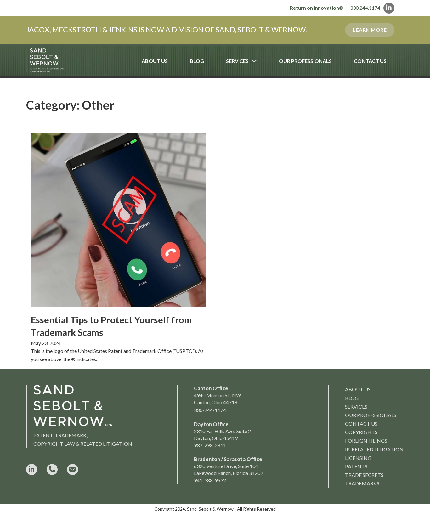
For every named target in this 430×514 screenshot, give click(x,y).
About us (358, 389)
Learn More (370, 30)
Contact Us (370, 61)
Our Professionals (305, 61)
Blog (197, 61)
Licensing (358, 458)
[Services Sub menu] (260, 61)
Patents (356, 466)
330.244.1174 (365, 8)
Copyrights (361, 432)
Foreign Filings (366, 440)
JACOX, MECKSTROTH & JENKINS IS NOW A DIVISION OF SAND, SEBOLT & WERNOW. (166, 29)
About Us (155, 61)
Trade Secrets (364, 475)
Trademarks (362, 483)
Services (237, 61)
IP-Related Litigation (374, 449)
